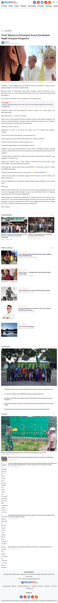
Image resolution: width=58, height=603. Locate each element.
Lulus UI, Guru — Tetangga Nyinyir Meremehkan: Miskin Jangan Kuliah (34, 273)
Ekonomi (23, 6)
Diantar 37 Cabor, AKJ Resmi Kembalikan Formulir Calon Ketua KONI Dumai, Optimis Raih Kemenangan (14, 236)
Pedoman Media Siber (24, 586)
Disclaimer (47, 586)
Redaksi (7, 42)
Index (52, 215)
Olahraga (49, 6)
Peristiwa (41, 6)
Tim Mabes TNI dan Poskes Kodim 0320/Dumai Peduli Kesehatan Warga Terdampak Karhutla (28, 389)
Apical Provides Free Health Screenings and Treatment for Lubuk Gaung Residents (30, 546)
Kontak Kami (29, 588)
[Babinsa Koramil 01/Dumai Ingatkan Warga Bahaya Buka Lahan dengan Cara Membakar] (4, 458)
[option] (14, 229)
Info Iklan (54, 586)
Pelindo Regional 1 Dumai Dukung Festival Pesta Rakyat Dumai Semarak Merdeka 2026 (27, 409)
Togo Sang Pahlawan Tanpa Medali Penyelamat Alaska (34, 290)
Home (4, 6)
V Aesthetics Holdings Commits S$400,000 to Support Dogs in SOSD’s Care (23, 394)
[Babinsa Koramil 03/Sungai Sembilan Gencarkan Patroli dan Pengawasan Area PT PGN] (29, 433)
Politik (17, 6)
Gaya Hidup (32, 6)
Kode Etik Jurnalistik (37, 586)
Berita (11, 6)
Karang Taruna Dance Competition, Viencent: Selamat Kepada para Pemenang (34, 309)
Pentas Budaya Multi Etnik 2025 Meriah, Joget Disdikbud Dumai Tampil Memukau (35, 255)
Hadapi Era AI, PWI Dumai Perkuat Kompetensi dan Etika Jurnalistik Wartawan (40, 235)
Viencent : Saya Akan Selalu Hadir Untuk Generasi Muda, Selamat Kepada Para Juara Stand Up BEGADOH (27, 105)
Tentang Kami (6, 586)
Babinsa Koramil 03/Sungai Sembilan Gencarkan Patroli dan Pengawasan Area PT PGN (23, 452)
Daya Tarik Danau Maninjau (26, 326)
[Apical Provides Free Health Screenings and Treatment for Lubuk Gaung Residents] (4, 557)
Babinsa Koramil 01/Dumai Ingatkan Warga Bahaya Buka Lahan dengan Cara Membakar (30, 457)
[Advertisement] (29, 17)
